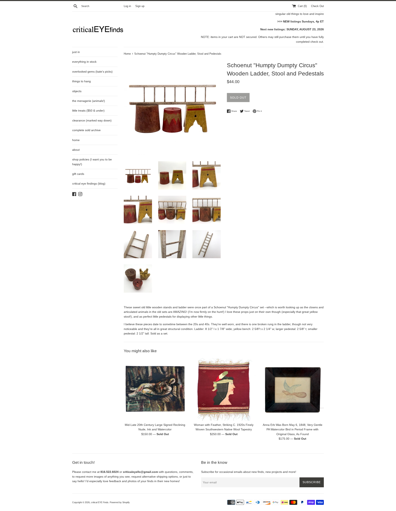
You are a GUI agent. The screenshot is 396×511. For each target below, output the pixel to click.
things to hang (81, 81)
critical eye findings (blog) (88, 183)
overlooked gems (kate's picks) (92, 71)
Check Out (317, 6)
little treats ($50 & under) (88, 110)
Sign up (139, 6)
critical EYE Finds (99, 502)
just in (76, 52)
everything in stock (84, 61)
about (76, 149)
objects (76, 91)
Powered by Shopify (120, 502)
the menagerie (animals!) (88, 100)
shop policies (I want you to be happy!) (92, 162)
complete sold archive (86, 130)
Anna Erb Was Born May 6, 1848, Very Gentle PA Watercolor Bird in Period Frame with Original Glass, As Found (292, 429)
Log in (127, 6)
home (76, 140)
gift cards (78, 173)
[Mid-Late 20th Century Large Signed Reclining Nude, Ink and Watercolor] (155, 389)
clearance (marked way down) (92, 120)
